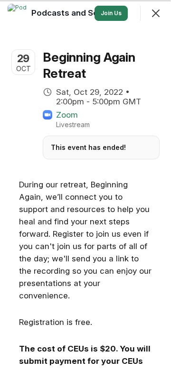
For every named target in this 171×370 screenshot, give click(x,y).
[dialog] (85, 185)
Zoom (67, 115)
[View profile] (17, 13)
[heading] (84, 12)
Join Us (111, 13)
